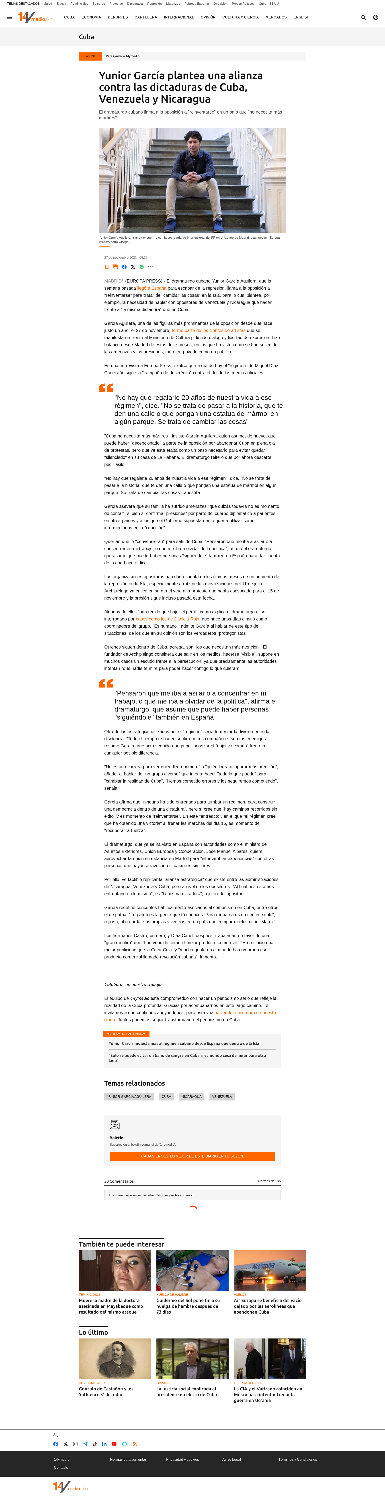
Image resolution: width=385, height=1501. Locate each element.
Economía (91, 17)
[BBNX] (71, 1487)
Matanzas (173, 3)
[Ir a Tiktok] (96, 1444)
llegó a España (151, 288)
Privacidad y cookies (182, 1459)
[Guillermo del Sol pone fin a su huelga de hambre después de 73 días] (192, 1270)
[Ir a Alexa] (125, 1444)
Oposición (220, 3)
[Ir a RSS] (135, 1444)
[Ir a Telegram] (86, 1444)
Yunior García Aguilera (129, 1096)
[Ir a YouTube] (115, 1444)
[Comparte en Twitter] (133, 266)
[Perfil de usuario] (375, 17)
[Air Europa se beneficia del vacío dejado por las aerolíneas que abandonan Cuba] (270, 1270)
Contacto (61, 1467)
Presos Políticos (243, 3)
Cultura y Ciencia (240, 17)
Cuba (69, 17)
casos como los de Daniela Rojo (167, 618)
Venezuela (222, 1096)
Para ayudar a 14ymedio (122, 56)
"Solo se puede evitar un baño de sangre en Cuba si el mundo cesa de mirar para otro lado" (187, 1058)
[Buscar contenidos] (363, 18)
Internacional (179, 17)
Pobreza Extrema (196, 3)
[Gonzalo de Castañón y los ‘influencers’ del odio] (115, 1358)
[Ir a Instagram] (76, 1444)
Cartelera (146, 17)
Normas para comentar (128, 1459)
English (301, 17)
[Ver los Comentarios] (115, 266)
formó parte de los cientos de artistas (209, 330)
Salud (48, 3)
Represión (154, 3)
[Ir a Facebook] (56, 1444)
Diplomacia (135, 3)
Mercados (276, 17)
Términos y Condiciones (298, 1459)
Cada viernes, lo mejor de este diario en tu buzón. (192, 1156)
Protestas (116, 3)
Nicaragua (192, 1096)
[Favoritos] (106, 266)
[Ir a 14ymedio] (37, 17)
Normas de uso (269, 1181)
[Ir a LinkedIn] (105, 1444)
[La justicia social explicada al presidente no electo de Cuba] (192, 1358)
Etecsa (61, 3)
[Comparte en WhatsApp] (141, 266)
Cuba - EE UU (269, 3)
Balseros (99, 3)
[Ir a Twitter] (66, 1444)
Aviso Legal (231, 1459)
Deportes (118, 17)
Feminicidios (79, 3)
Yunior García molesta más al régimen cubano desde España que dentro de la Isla (184, 1043)
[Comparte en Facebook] (124, 266)
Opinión (208, 17)
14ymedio (62, 1459)
